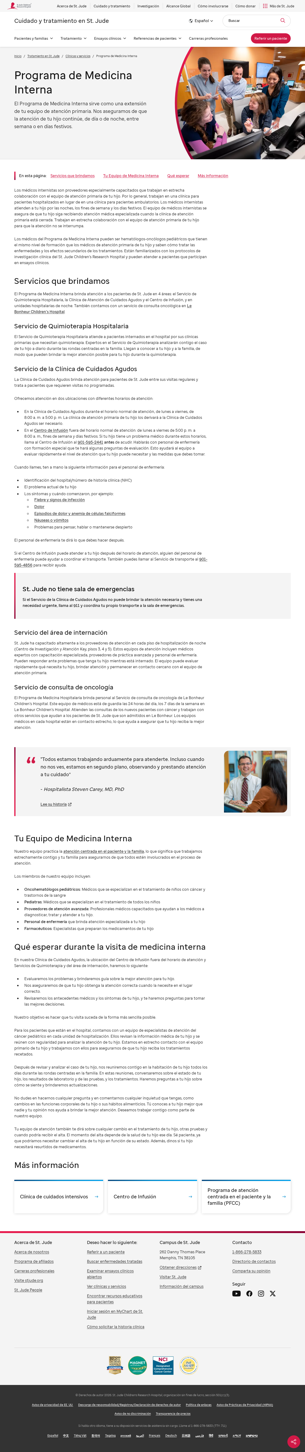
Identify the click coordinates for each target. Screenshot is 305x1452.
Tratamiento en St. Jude (43, 56)
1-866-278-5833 (246, 1251)
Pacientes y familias (31, 38)
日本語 (186, 1435)
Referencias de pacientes (155, 38)
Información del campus (181, 1286)
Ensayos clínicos (107, 38)
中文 (66, 1435)
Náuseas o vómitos (51, 520)
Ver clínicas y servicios (106, 1286)
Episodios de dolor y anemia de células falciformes (79, 513)
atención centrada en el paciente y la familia (103, 851)
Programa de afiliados (34, 1261)
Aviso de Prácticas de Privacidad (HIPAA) (245, 1405)
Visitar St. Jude (173, 1276)
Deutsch (171, 1435)
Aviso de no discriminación (133, 1414)
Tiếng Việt (80, 1435)
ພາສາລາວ (252, 1435)
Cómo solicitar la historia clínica (115, 1326)
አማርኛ (237, 1435)
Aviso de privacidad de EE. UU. (52, 1405)
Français (154, 1435)
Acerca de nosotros (31, 1251)
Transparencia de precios (173, 1414)
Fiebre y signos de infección (59, 499)
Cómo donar (245, 6)
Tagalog (110, 1435)
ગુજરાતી (223, 1435)
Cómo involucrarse (213, 6)
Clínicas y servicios (78, 56)
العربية (140, 1435)
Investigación (148, 6)
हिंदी (211, 1435)
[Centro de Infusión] (152, 1196)
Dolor (39, 506)
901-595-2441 (90, 442)
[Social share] (293, 1441)
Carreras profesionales (208, 38)
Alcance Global (178, 6)
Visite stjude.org (28, 1280)
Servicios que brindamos (73, 175)
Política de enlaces (199, 1405)
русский (126, 1435)
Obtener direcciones (178, 1267)
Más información (213, 175)
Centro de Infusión (51, 430)
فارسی (199, 1435)
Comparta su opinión (251, 1270)
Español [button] (202, 20)
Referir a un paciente (106, 1251)
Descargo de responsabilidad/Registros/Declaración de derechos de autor (129, 1405)
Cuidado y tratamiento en (61, 20)
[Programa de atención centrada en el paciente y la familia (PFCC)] (246, 1196)
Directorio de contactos (254, 1261)
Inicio (17, 56)
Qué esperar (178, 175)
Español (52, 1435)
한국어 (96, 1435)
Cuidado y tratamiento (112, 6)
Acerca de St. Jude (71, 6)
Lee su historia (54, 804)
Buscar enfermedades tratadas (114, 1261)
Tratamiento (71, 38)
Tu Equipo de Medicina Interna (131, 175)
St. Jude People (28, 1289)
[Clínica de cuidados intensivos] (58, 1196)
